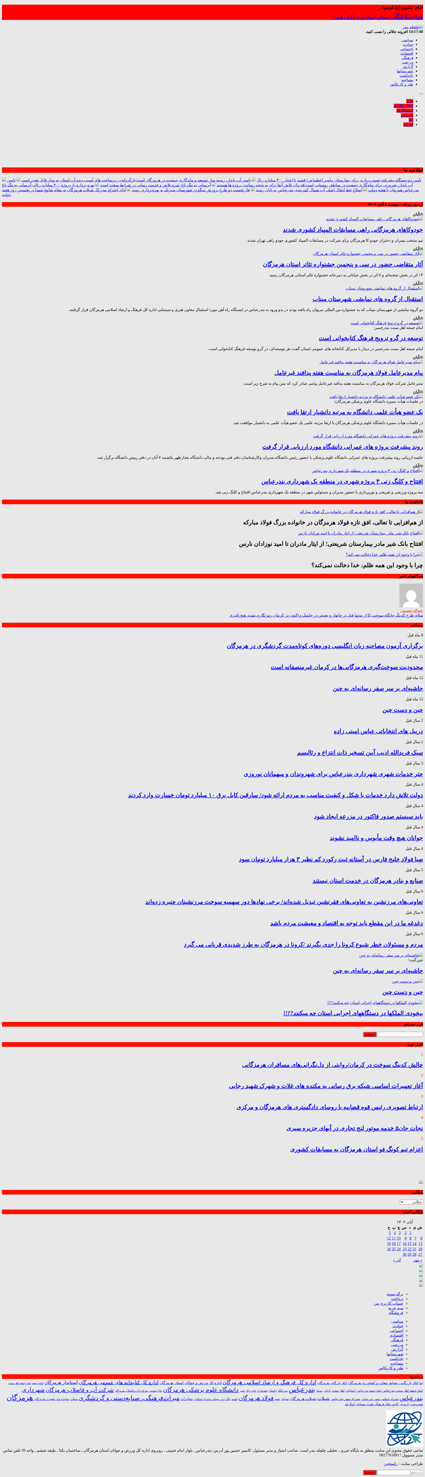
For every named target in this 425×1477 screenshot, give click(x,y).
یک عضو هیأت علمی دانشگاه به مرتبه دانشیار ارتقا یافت (355, 412)
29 (409, 1254)
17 (399, 1243)
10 (399, 1238)
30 (405, 1254)
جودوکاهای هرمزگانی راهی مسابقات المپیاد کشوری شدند (353, 229)
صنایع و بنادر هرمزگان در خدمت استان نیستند (368, 880)
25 (394, 1249)
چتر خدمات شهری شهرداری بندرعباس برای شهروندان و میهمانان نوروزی (333, 774)
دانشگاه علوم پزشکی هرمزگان (201, 1390)
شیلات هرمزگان (303, 1399)
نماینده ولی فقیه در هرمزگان (51, 1399)
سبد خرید (395, 1308)
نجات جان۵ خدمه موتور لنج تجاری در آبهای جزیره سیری (355, 1128)
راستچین (391, 1464)
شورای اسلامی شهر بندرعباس (379, 1399)
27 (420, 1254)
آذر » (397, 1260)
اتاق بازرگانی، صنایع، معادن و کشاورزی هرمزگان (383, 1383)
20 (420, 1249)
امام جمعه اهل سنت (19, 1383)
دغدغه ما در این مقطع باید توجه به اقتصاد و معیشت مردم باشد (346, 923)
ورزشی (407, 62)
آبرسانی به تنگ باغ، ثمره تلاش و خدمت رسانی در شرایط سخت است (155, 185)
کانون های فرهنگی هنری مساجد (377, 1404)
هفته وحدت (416, 1404)
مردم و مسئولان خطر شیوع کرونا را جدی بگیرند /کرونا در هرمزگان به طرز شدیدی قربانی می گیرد (303, 944)
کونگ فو (350, 1404)
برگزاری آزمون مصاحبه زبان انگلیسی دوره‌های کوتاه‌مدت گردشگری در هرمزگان (325, 646)
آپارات (408, 124)
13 (420, 1243)
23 (405, 1249)
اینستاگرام (404, 110)
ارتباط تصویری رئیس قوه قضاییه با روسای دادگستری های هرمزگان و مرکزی (330, 1107)
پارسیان (404, 1404)
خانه (409, 101)
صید (277, 1399)
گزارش (407, 67)
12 (389, 1238)
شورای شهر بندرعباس (345, 1399)
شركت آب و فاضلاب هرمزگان (131, 1390)
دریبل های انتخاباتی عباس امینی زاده (378, 731)
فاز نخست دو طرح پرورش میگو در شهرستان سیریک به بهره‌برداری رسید (191, 190)
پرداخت (397, 1299)
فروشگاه (396, 1313)
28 (414, 1254)
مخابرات (187, 1399)
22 (409, 1249)
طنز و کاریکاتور (401, 84)
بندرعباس (302, 1389)
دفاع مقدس (155, 1390)
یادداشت (406, 75)
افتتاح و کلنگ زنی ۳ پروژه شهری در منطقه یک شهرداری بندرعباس (342, 481)
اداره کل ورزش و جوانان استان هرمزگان (191, 1383)
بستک (319, 1390)
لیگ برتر (225, 1399)
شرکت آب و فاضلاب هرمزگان (80, 1390)
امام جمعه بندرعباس (368, 1390)
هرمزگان (20, 1398)
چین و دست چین (402, 710)
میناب (74, 1399)
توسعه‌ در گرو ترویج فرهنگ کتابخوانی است (371, 338)
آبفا (421, 1383)
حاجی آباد (251, 1390)
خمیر (242, 1390)
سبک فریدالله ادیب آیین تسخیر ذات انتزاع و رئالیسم (360, 752)
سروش (407, 115)
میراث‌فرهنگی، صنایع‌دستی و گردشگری (129, 1398)
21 (414, 1249)
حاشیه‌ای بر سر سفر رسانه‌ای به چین (378, 688)
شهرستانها (405, 71)
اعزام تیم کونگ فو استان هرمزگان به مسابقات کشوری (356, 1149)
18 (394, 1243)
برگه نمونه (395, 1294)
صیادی (285, 1399)
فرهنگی (407, 58)
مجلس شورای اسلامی (206, 1399)
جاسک (273, 1390)
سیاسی (407, 40)
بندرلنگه (283, 1390)
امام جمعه (37, 1383)
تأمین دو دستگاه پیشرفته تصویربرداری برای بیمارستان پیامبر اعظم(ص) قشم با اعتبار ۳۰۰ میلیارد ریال (339, 180)
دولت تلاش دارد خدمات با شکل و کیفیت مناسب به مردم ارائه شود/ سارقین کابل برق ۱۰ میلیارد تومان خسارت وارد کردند (275, 795)
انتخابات (350, 1390)
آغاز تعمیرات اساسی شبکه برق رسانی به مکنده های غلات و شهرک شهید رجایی (326, 1086)
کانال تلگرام (403, 106)
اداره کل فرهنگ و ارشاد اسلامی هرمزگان (269, 1382)
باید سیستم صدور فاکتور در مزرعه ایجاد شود (368, 816)
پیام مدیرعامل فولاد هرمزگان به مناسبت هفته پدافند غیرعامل (348, 372)
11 (394, 1238)
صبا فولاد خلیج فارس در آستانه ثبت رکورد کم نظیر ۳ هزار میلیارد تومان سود (331, 859)
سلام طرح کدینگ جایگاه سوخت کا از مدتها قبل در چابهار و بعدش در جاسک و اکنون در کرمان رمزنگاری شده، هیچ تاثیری (326, 615)
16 (405, 1243)
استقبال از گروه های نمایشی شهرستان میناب (368, 299)
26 (389, 1249)
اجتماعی (406, 49)
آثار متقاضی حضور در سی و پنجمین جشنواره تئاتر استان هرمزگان (343, 264)
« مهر (417, 1260)
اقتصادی (406, 53)
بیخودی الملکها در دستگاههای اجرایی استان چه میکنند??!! (353, 1013)
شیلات (323, 1398)
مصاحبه (407, 80)
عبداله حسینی (411, 610)
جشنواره (263, 1390)
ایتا (411, 120)
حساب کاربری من (388, 1303)
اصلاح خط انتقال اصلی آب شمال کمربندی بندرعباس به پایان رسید (309, 190)
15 (409, 1243)
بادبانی (327, 1390)
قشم (234, 1399)
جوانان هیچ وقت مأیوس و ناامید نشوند (376, 838)
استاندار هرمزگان (61, 1382)
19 (389, 1243)
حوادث (408, 44)
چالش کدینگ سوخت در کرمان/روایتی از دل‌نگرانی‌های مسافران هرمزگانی (332, 1065)
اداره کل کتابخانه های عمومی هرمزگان (119, 1382)
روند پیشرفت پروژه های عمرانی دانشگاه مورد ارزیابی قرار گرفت (342, 446)
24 (399, 1249)
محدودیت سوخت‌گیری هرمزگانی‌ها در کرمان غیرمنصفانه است (347, 667)
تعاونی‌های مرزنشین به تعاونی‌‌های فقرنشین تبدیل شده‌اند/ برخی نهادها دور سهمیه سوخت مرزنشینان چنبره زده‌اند (284, 902)
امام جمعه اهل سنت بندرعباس (402, 1390)
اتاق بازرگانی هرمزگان (332, 1383)
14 (414, 1243)
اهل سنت (338, 1390)
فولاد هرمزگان (256, 1398)
